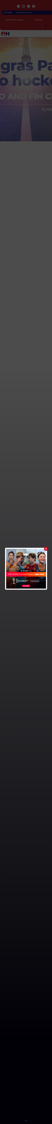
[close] (46, 549)
